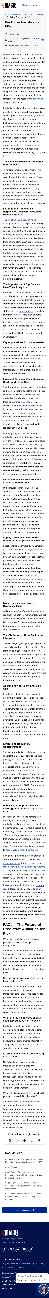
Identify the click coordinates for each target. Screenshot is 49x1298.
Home (7, 14)
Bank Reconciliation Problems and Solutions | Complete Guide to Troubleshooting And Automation (24, 1196)
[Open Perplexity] (17, 1140)
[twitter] (11, 1249)
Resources (16, 14)
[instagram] (30, 1249)
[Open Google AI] (24, 1140)
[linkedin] (17, 1249)
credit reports (26, 311)
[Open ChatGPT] (10, 1140)
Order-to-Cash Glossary (33, 14)
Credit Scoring (11, 1167)
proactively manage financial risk (22, 850)
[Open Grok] (32, 1140)
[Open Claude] (39, 1140)
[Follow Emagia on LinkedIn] (42, 39)
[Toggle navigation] (44, 5)
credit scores (27, 402)
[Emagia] (10, 5)
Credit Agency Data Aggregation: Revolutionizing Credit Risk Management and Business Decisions (24, 1175)
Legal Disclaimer (8, 1242)
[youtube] (24, 1249)
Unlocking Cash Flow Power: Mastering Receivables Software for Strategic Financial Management (24, 1186)
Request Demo (29, 5)
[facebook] (4, 1249)
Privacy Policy (21, 1242)
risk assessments (11, 329)
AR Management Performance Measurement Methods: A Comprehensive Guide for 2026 (24, 1160)
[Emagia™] (10, 1232)
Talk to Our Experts (24, 1210)
